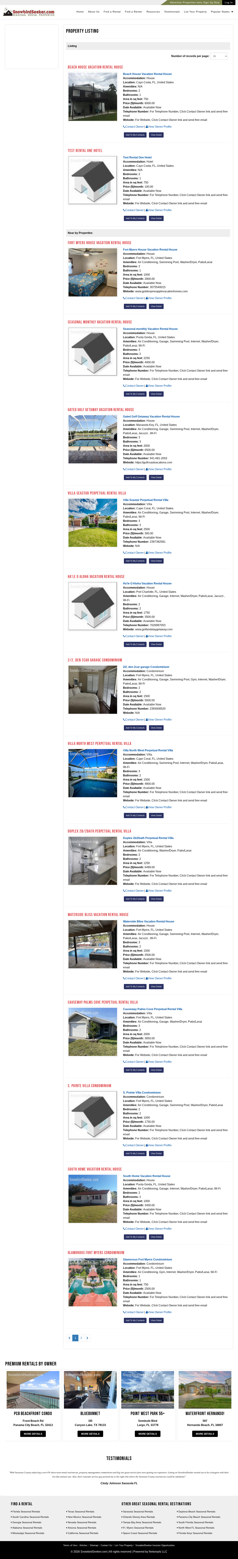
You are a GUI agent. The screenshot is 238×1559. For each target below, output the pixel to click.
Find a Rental (112, 11)
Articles (83, 1545)
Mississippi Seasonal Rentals (28, 1533)
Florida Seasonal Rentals (26, 1511)
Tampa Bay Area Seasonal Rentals (142, 1522)
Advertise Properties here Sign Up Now (195, 2)
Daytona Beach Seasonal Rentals (196, 1511)
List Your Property (195, 11)
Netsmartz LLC (158, 1551)
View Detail (156, 135)
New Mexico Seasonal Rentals (84, 1517)
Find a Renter (133, 11)
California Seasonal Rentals (83, 1533)
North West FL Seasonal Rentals (196, 1527)
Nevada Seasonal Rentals (82, 1522)
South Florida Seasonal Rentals (195, 1522)
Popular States (221, 11)
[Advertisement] (31, 47)
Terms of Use (70, 1545)
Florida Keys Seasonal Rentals (195, 1533)
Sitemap (94, 1545)
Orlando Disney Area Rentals (139, 1517)
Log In (229, 2)
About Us (93, 11)
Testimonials (172, 11)
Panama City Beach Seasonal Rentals (199, 1517)
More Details (33, 1433)
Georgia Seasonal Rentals (26, 1522)
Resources (153, 11)
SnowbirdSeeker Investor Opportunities (155, 1545)
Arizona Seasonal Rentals (82, 1527)
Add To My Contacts (135, 135)
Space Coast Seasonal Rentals (140, 1533)
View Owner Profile (160, 126)
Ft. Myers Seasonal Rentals (138, 1527)
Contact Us (106, 1545)
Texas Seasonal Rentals (81, 1511)
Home (80, 11)
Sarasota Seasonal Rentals (138, 1511)
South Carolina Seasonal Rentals (30, 1517)
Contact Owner (134, 126)
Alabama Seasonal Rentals (27, 1527)
